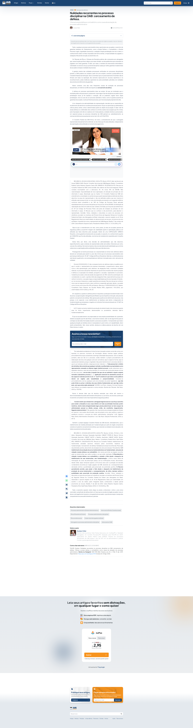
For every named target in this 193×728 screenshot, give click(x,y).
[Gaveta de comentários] (66, 488)
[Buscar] (171, 3)
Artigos (16, 3)
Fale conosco (119, 718)
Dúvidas (39, 3)
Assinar (88, 655)
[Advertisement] (96, 574)
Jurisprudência (88, 718)
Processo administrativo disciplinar (98, 514)
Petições (82, 718)
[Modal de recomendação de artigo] (66, 484)
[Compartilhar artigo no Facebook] (66, 476)
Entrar (185, 3)
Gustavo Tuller (81, 531)
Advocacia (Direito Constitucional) (111, 510)
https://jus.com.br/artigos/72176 (87, 553)
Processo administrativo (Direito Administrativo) (84, 510)
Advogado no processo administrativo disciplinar (85, 522)
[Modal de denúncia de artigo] (66, 493)
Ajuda (114, 718)
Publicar (177, 3)
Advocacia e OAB (107, 522)
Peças (30, 3)
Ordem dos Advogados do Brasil (94, 518)
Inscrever (118, 343)
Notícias (23, 3)
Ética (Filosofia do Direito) (78, 514)
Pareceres (95, 718)
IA (54, 3)
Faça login (101, 667)
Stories (47, 3)
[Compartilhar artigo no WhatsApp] (66, 480)
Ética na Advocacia (76, 518)
